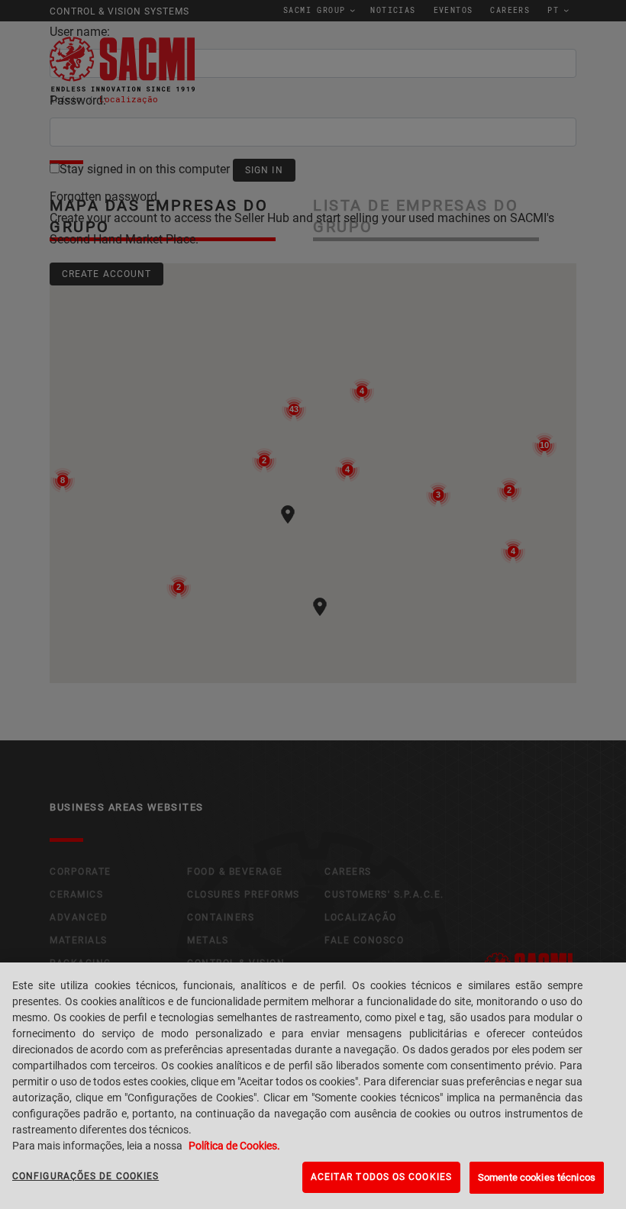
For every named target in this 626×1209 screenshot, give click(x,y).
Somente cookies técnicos (536, 1177)
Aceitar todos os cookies (381, 1177)
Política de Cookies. (234, 1146)
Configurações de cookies (85, 1176)
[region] (313, 1085)
